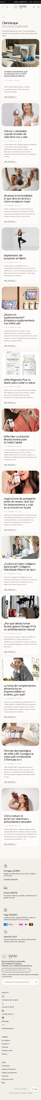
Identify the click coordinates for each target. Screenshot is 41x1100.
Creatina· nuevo (7, 1050)
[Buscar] (7, 7)
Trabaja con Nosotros (9, 1072)
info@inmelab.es (8, 1028)
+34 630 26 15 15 (7, 1014)
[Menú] (2, 7)
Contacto (5, 1076)
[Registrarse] (36, 982)
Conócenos (6, 1066)
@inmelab (5, 1021)
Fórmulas (5, 1047)
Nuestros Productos (9, 1069)
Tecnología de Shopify (25, 1093)
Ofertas (4, 1054)
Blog (3, 1083)
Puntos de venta (7, 1079)
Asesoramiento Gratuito (15, 970)
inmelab (16, 1093)
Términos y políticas (20, 1089)
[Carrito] (38, 7)
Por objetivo (6, 1040)
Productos (5, 1044)
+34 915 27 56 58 (8, 1007)
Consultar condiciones (11, 879)
